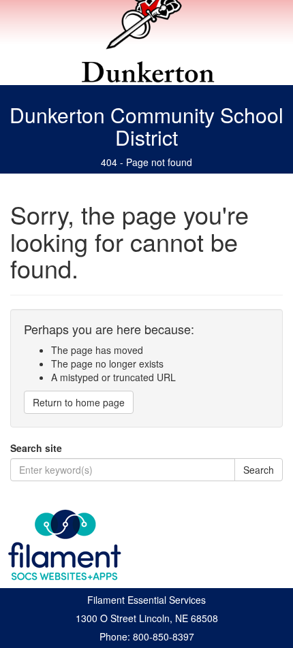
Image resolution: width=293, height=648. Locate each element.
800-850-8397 (163, 636)
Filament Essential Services (146, 599)
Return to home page (79, 402)
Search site (36, 448)
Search (258, 469)
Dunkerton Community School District (146, 126)
